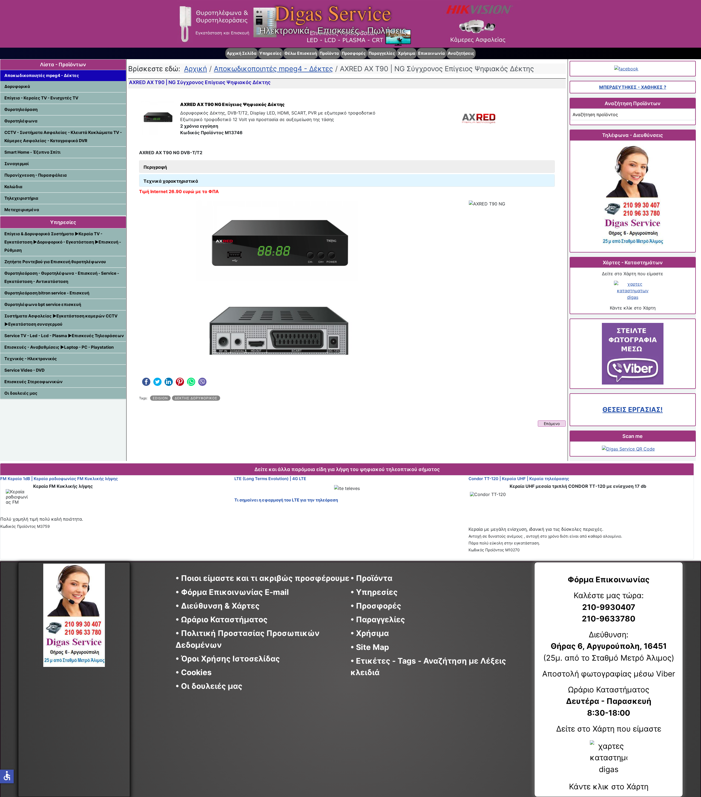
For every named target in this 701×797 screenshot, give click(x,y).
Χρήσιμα (406, 53)
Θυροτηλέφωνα (21, 121)
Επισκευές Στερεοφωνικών (33, 381)
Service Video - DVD (24, 370)
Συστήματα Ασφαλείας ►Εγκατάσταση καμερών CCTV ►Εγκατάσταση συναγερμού (60, 320)
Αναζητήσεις (461, 53)
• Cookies (194, 672)
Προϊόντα (329, 53)
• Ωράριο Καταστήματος (222, 619)
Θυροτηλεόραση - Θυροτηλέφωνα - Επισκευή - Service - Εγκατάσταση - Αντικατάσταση (61, 277)
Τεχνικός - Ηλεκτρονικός (30, 358)
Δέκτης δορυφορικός (196, 398)
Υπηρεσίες (270, 53)
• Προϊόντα (371, 578)
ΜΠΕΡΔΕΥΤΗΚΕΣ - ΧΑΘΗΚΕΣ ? (632, 87)
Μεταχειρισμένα (21, 209)
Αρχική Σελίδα (242, 53)
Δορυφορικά (17, 86)
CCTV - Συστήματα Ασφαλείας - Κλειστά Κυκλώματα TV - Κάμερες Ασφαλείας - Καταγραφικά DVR (63, 136)
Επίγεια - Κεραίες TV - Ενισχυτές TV (41, 98)
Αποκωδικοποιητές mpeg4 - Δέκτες (41, 75)
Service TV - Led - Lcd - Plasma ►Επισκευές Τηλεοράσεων (64, 335)
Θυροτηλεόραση (21, 109)
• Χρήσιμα (369, 633)
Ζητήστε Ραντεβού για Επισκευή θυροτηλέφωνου (55, 261)
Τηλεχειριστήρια (21, 198)
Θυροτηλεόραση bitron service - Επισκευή (46, 293)
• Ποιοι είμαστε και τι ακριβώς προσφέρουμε (262, 578)
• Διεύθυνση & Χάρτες (218, 605)
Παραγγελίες (382, 53)
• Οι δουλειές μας (209, 686)
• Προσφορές (375, 605)
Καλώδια (13, 186)
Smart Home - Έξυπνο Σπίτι (32, 152)
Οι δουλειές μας (21, 393)
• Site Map (369, 647)
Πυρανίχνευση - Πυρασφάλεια (35, 175)
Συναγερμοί (16, 163)
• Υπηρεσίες (374, 592)
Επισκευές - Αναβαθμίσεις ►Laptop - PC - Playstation (59, 347)
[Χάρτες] (633, 290)
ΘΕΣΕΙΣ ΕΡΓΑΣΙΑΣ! (632, 410)
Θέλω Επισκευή (301, 53)
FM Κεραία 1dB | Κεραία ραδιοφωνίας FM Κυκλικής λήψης (59, 478)
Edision (160, 398)
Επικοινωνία (431, 53)
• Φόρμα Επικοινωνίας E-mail (232, 592)
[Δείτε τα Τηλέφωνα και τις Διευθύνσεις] (633, 196)
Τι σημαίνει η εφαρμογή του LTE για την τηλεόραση (286, 500)
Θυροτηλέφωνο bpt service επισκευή (42, 304)
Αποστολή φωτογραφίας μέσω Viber (608, 673)
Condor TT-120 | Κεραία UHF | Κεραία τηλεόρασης (519, 478)
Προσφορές (354, 53)
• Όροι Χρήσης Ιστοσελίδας (231, 658)
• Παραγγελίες (377, 619)
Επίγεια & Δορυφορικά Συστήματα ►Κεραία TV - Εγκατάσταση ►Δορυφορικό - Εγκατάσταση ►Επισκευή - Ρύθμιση (62, 242)
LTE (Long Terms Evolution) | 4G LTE (270, 478)
